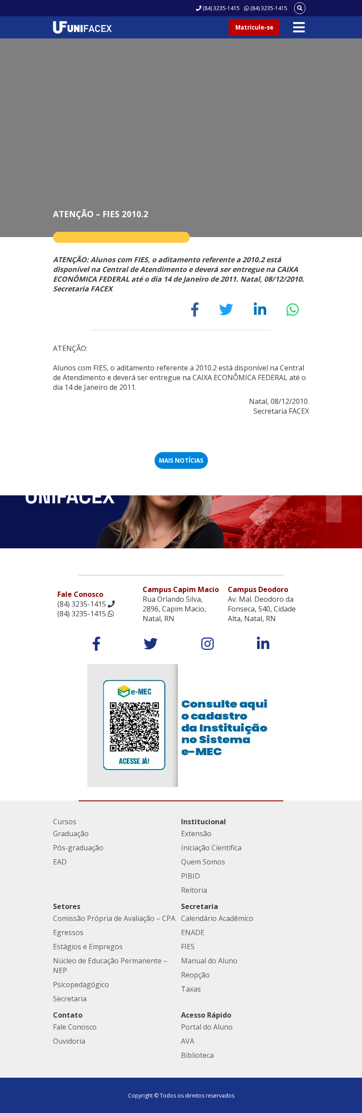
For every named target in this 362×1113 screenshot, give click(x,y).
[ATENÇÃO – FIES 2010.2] (195, 309)
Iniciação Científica (211, 848)
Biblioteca (197, 1055)
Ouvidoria (69, 1041)
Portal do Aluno (207, 1027)
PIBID (190, 876)
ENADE (192, 932)
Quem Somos (203, 862)
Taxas (191, 989)
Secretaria (70, 999)
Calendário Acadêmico (217, 918)
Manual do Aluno (209, 961)
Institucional (203, 821)
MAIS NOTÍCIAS (181, 460)
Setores (66, 906)
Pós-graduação (78, 848)
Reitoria (194, 890)
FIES (188, 946)
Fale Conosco (75, 1027)
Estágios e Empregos (88, 946)
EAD (60, 862)
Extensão (196, 833)
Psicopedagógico (81, 984)
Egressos (68, 932)
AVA (187, 1041)
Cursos (64, 821)
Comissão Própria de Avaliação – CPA (114, 918)
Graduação (71, 833)
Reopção (195, 975)
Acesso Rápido (206, 1015)
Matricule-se (254, 27)
